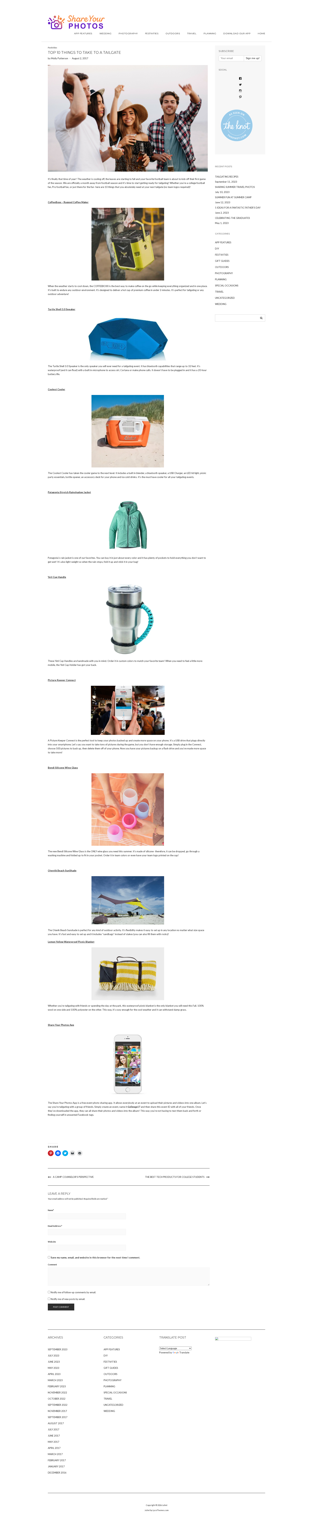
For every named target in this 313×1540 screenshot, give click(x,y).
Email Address (55, 1226)
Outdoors (173, 33)
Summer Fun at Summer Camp (233, 197)
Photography (128, 33)
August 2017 (56, 1423)
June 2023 (54, 1361)
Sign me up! (253, 58)
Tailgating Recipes (226, 176)
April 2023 (54, 1374)
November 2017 (57, 1411)
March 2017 (55, 1454)
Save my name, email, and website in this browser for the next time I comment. (95, 1257)
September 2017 (57, 1417)
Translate (184, 1352)
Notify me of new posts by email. (68, 1299)
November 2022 (57, 1392)
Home (261, 33)
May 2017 (53, 1441)
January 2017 (56, 1466)
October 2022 (56, 1398)
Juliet (164, 1505)
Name (51, 1210)
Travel (191, 33)
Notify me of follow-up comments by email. (73, 1292)
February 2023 (57, 1386)
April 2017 (54, 1448)
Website (52, 1242)
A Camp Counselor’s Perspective (73, 1176)
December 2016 (57, 1472)
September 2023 (57, 1349)
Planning (210, 33)
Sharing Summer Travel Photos (235, 187)
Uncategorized (225, 297)
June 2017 (54, 1435)
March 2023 (55, 1380)
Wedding (105, 33)
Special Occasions (226, 285)
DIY (217, 248)
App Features (83, 33)
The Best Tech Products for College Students (175, 1176)
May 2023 (53, 1367)
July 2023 (53, 1355)
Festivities (151, 33)
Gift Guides (222, 260)
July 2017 (53, 1429)
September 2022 (57, 1404)
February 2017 (57, 1460)
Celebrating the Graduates (232, 218)
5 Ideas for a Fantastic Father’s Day (237, 207)
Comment (52, 1264)
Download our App (237, 33)
